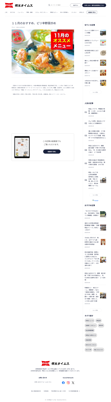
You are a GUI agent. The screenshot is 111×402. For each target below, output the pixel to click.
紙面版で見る (92, 12)
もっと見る (95, 92)
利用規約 (46, 391)
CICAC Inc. (64, 399)
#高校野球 (88, 340)
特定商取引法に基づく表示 (58, 391)
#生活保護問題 (90, 330)
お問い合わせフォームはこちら (42, 382)
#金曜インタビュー (91, 325)
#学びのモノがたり (91, 345)
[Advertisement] (43, 114)
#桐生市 (98, 320)
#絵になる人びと (98, 350)
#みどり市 (88, 350)
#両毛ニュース (90, 320)
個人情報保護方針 (36, 391)
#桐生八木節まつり (91, 335)
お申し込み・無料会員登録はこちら (94, 5)
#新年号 (101, 325)
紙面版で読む (52, 152)
